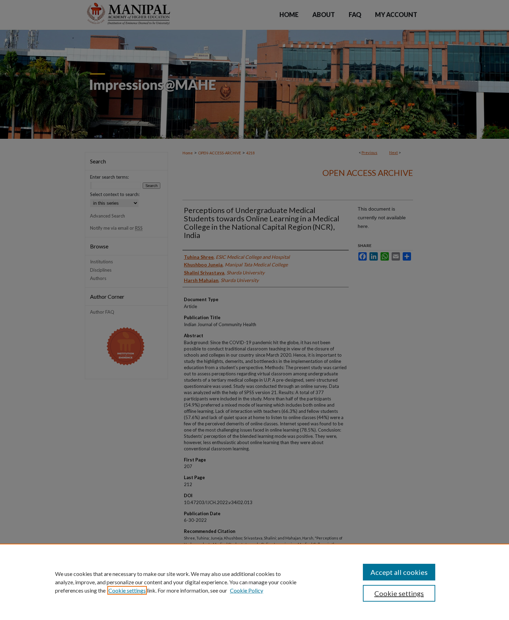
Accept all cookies (399, 572)
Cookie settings (127, 590)
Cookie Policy (246, 590)
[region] (254, 582)
